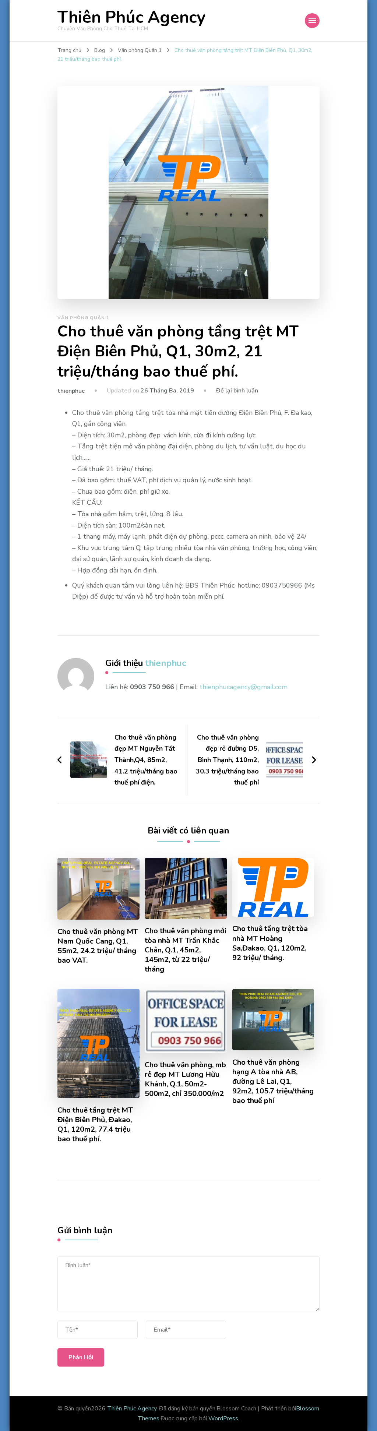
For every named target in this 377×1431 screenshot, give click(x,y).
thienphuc (71, 391)
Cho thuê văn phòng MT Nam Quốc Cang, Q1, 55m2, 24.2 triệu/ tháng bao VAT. (97, 946)
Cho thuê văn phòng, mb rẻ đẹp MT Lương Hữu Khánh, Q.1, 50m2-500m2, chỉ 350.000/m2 (185, 1079)
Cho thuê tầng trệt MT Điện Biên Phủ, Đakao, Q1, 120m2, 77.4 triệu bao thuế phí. (95, 1125)
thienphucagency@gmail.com (244, 687)
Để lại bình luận (237, 391)
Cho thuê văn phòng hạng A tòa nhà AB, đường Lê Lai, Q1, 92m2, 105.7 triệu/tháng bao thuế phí (273, 1082)
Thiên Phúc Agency (131, 17)
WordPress (223, 1418)
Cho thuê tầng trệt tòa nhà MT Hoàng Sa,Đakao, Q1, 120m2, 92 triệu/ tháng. (270, 943)
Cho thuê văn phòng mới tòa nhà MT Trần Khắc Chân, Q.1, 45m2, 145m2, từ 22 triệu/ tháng (185, 950)
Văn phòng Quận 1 (83, 318)
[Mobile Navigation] (312, 20)
